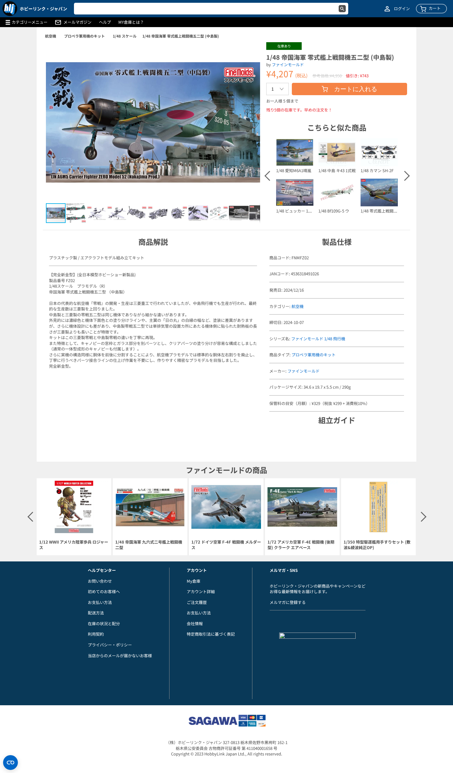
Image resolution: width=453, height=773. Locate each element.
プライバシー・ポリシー (110, 645)
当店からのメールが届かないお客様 (120, 655)
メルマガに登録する (288, 602)
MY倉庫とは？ (131, 22)
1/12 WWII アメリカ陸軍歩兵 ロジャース (73, 545)
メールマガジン (77, 22)
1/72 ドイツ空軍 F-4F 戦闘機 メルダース (226, 545)
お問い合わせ (100, 581)
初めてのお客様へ (104, 591)
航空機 (50, 35)
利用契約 (96, 634)
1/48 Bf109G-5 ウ (333, 211)
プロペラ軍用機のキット (84, 35)
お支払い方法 (100, 602)
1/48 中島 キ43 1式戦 (337, 170)
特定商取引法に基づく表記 (211, 634)
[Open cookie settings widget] (10, 762)
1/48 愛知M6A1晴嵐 (293, 170)
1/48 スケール (125, 35)
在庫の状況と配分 (104, 623)
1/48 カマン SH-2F (377, 170)
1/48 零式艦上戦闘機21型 (383, 211)
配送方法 (96, 613)
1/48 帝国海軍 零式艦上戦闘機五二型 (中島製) (180, 35)
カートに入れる (355, 89)
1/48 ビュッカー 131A (295, 211)
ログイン (402, 8)
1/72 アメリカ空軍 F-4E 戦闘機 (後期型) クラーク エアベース (300, 545)
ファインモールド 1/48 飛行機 (318, 339)
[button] (249, 53)
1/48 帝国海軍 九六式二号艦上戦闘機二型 (148, 545)
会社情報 (195, 623)
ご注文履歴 (197, 602)
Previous (269, 176)
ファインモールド (288, 64)
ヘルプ (105, 22)
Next (404, 176)
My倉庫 (193, 581)
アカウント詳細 (201, 591)
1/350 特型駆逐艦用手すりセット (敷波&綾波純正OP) (377, 545)
